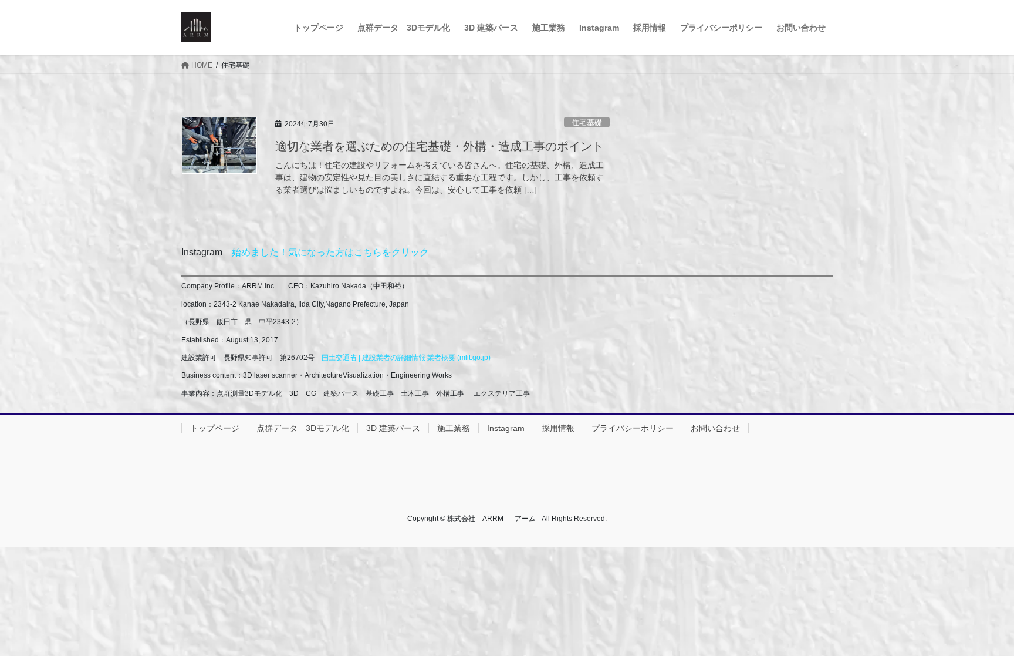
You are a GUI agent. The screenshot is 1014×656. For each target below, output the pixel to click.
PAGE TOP (979, 626)
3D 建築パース (393, 428)
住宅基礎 (587, 122)
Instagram (506, 428)
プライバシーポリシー (633, 428)
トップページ (214, 428)
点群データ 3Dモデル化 (302, 428)
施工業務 (453, 428)
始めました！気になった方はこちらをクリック (330, 252)
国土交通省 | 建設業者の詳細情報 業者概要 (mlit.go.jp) (406, 358)
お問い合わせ (715, 428)
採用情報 (558, 428)
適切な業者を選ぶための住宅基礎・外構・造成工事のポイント (439, 146)
